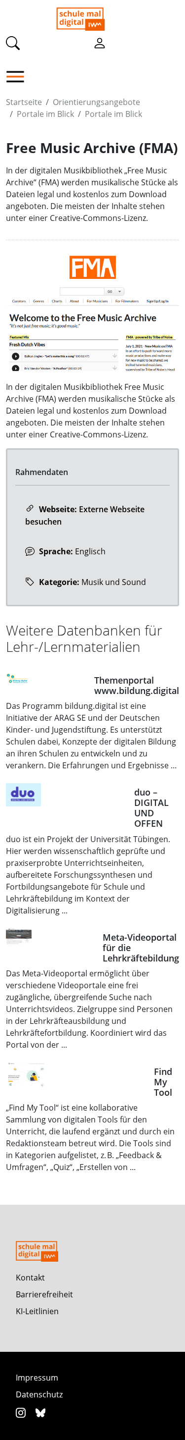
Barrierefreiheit (44, 1294)
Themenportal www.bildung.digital (136, 685)
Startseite (24, 102)
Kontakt (30, 1277)
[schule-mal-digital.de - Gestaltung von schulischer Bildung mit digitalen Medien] (118, 15)
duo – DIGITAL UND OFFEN (151, 807)
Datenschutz (39, 1394)
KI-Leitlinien (37, 1311)
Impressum (37, 1377)
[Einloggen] (100, 42)
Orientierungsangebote (96, 102)
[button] (18, 76)
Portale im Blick (45, 113)
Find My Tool (163, 1082)
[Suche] (13, 42)
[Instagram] (22, 1412)
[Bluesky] (40, 1412)
